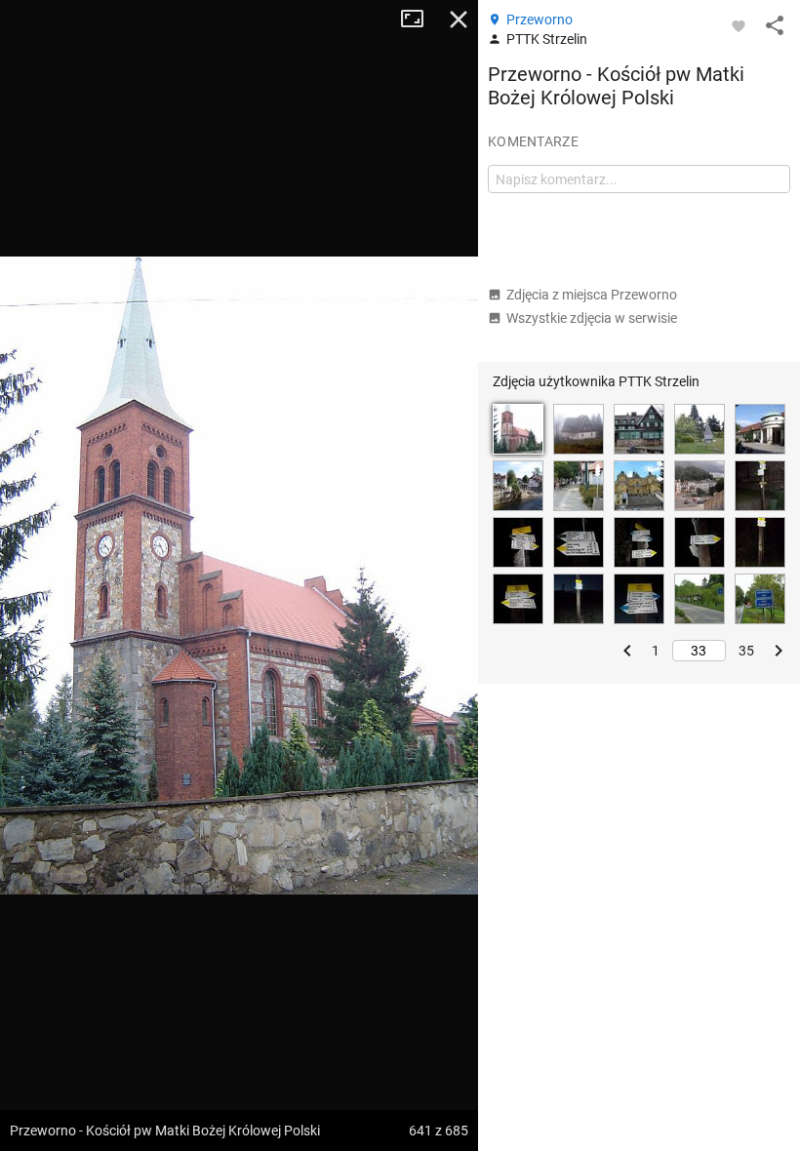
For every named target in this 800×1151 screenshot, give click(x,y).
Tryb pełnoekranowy (419, 19)
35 (746, 650)
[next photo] (439, 575)
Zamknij (458, 19)
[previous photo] (39, 575)
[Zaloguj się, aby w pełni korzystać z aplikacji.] (738, 25)
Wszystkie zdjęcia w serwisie (591, 318)
